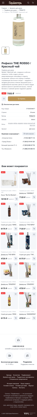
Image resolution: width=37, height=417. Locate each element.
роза (33, 125)
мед (31, 125)
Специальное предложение (19, 379)
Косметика (16, 375)
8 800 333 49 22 (18, 346)
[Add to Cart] (16, 199)
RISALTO (22, 10)
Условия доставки (21, 385)
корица (26, 123)
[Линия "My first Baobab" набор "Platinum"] (9, 179)
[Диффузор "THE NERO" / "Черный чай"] (27, 211)
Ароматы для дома (16, 8)
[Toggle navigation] (3, 3)
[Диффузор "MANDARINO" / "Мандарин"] (27, 300)
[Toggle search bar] (28, 2)
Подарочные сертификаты (25, 377)
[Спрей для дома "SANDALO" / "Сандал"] (9, 211)
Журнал (31, 385)
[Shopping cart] (33, 2)
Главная (4, 8)
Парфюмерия (26, 375)
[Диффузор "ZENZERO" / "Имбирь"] (9, 270)
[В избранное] (4, 98)
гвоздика (10, 123)
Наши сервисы (25, 383)
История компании (13, 383)
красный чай (31, 123)
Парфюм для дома (10, 10)
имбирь (15, 123)
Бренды (9, 375)
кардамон (20, 123)
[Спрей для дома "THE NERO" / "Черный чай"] (27, 240)
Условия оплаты (8, 385)
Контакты (22, 388)
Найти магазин (29, 134)
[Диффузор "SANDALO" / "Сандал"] (27, 179)
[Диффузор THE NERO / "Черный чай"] (9, 240)
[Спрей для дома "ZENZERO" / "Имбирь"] (9, 300)
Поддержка (27, 362)
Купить (22, 99)
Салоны (14, 388)
